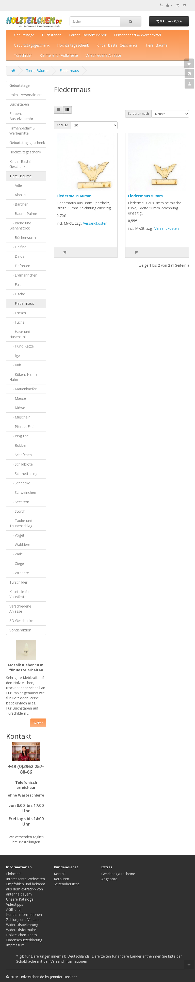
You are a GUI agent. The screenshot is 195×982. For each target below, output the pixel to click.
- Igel (15, 355)
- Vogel (16, 535)
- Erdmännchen (23, 275)
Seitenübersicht (66, 884)
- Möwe (17, 407)
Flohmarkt (14, 873)
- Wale (16, 554)
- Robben (18, 445)
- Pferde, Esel (21, 426)
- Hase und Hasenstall (19, 334)
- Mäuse (17, 398)
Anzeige (62, 125)
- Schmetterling (23, 473)
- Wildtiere (19, 572)
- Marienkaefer (23, 388)
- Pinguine (19, 436)
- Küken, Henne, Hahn (24, 377)
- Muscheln (19, 417)
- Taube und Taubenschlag (20, 523)
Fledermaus (69, 70)
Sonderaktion (20, 630)
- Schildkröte (21, 464)
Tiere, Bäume (156, 45)
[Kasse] (184, 5)
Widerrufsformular (21, 929)
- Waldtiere (19, 544)
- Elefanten (19, 265)
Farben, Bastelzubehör (87, 35)
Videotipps (14, 904)
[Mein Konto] (169, 5)
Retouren (61, 878)
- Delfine (17, 246)
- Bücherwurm (22, 237)
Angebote (109, 878)
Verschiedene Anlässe (103, 55)
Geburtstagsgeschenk (32, 45)
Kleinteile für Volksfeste (59, 55)
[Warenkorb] (177, 5)
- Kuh (15, 365)
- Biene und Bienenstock (20, 225)
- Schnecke (19, 483)
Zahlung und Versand (23, 919)
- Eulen (16, 284)
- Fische (17, 294)
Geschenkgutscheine (118, 873)
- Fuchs (16, 322)
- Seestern (19, 501)
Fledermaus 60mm (74, 195)
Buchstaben (51, 35)
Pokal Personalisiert (25, 94)
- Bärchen (18, 204)
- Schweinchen (22, 492)
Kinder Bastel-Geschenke (117, 45)
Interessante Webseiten (25, 878)
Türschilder (23, 55)
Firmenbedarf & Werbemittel (137, 35)
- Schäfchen (20, 454)
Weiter (38, 723)
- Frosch (17, 312)
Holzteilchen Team (21, 934)
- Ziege (16, 563)
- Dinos (16, 256)
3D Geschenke (21, 620)
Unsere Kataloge (20, 899)
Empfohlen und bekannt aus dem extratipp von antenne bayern (25, 889)
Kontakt (60, 873)
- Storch (17, 511)
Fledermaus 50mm (145, 195)
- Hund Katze (21, 346)
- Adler (16, 185)
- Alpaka (17, 194)
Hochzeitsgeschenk (73, 45)
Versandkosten (95, 223)
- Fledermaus (21, 303)
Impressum (15, 945)
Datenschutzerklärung (24, 939)
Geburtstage (24, 35)
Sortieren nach (138, 113)
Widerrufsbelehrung (22, 924)
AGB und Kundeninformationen (24, 912)
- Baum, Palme (23, 213)
